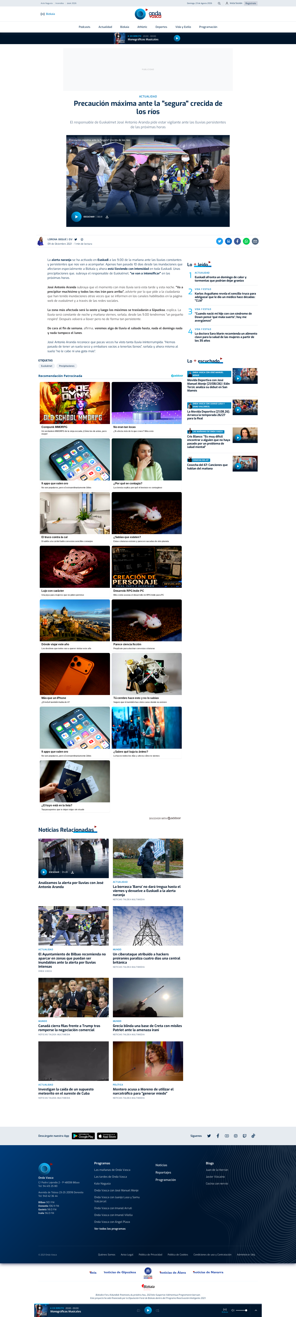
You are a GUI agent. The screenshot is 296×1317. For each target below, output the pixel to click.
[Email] (255, 241)
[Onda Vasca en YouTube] (227, 1136)
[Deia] (93, 1272)
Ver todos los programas (110, 1228)
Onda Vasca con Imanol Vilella (113, 1215)
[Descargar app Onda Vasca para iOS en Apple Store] (107, 1135)
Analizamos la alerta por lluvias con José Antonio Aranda (70, 885)
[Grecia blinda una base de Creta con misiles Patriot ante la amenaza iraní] (148, 997)
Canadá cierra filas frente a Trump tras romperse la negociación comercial (69, 1028)
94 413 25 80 (50, 1186)
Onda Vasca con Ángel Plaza (112, 1222)
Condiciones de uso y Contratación (212, 1254)
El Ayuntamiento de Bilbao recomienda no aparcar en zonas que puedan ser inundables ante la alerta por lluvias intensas (72, 960)
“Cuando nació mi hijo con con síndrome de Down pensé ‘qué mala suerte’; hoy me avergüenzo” (223, 317)
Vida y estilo (203, 289)
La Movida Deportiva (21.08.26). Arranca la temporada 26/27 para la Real (208, 415)
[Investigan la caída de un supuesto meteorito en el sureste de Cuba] (73, 1061)
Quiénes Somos (106, 1254)
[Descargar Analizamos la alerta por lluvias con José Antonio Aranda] (72, 872)
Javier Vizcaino (215, 1177)
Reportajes (163, 1172)
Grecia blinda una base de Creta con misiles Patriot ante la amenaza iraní (147, 1028)
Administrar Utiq (246, 1254)
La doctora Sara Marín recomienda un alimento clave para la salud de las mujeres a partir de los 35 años (226, 337)
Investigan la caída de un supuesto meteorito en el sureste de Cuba (66, 1091)
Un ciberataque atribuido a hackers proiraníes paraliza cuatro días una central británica (146, 958)
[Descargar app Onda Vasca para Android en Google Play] (83, 1135)
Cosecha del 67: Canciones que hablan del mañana (207, 466)
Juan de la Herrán (217, 1170)
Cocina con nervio (217, 1183)
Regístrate (250, 3)
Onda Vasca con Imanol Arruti (113, 1208)
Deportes (161, 27)
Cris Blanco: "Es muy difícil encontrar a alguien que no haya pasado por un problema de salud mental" (208, 442)
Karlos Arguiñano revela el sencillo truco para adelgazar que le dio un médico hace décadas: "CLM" (225, 297)
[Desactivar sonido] (233, 1310)
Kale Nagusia (102, 1183)
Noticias (161, 1165)
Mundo (117, 949)
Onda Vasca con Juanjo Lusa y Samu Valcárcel (117, 1199)
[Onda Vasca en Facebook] (218, 1136)
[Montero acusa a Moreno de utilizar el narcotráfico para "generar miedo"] (148, 1061)
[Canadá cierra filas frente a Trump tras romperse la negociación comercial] (73, 997)
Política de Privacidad (150, 1254)
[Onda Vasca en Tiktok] (253, 1135)
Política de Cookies (178, 1254)
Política (118, 1084)
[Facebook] (237, 241)
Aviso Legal (127, 1254)
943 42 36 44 (50, 1196)
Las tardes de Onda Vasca (110, 1177)
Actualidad (105, 27)
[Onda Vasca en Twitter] (209, 1136)
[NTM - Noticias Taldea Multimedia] (148, 1273)
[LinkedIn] (228, 241)
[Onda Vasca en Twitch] (244, 1136)
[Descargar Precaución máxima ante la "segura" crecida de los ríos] (107, 217)
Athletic (142, 27)
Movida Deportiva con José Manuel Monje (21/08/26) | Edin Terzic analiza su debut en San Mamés (208, 385)
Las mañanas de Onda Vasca (112, 1170)
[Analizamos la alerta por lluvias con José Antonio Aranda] (73, 858)
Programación (208, 27)
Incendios (60, 3)
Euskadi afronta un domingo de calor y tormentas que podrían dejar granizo (220, 279)
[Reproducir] (177, 38)
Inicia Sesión (236, 3)
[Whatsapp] (246, 241)
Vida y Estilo (183, 27)
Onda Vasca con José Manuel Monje (116, 1190)
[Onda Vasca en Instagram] (235, 1136)
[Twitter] (219, 241)
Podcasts (84, 27)
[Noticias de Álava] (173, 1272)
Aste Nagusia (47, 3)
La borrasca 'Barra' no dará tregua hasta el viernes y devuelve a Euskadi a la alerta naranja (147, 890)
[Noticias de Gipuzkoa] (120, 1272)
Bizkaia (124, 27)
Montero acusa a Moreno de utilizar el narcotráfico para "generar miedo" (143, 1091)
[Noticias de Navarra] (208, 1272)
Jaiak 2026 (71, 3)
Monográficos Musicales (143, 39)
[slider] (246, 1310)
